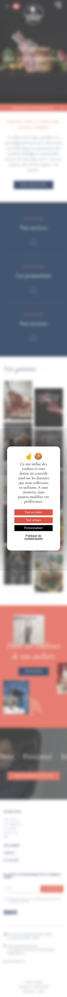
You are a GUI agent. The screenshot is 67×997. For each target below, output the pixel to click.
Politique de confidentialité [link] (33, 537)
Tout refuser (33, 520)
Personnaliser (33, 528)
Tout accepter (33, 512)
